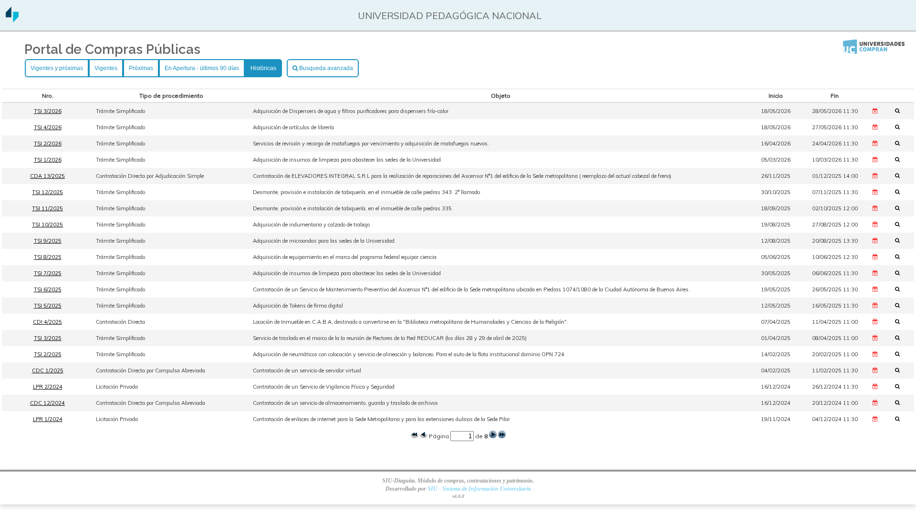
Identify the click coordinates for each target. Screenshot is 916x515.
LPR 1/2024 (47, 419)
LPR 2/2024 (47, 386)
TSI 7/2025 (48, 273)
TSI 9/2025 (48, 240)
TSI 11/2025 (47, 208)
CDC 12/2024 (47, 403)
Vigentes (105, 68)
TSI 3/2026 (48, 111)
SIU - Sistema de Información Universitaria (479, 488)
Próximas (141, 68)
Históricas (263, 68)
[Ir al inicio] (12, 19)
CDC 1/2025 (47, 370)
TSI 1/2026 (48, 159)
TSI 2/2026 (48, 143)
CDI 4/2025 (47, 322)
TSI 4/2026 (48, 127)
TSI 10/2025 (47, 224)
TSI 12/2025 (47, 192)
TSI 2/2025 (48, 354)
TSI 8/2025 (48, 257)
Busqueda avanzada (325, 68)
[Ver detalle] (900, 110)
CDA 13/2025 (47, 176)
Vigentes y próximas (57, 68)
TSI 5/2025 (48, 305)
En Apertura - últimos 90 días (202, 68)
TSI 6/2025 (48, 289)
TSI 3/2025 (48, 338)
